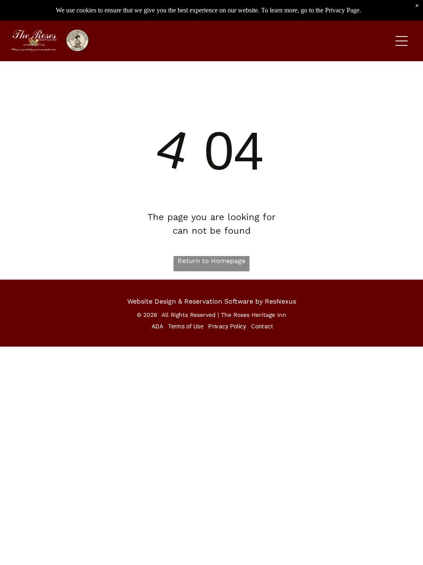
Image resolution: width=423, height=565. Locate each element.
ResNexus (280, 301)
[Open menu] (401, 41)
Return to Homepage (211, 261)
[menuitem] (156, 326)
